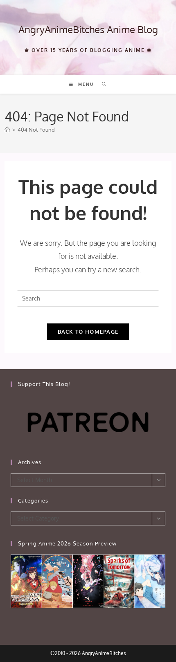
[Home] (7, 129)
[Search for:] (101, 84)
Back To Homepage (88, 331)
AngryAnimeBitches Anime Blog (88, 29)
